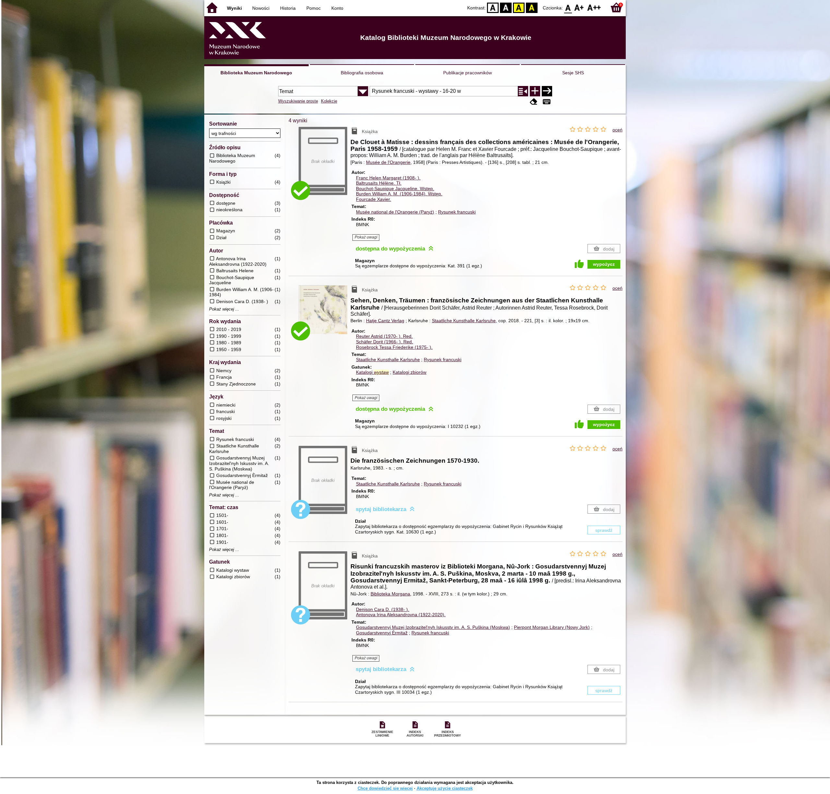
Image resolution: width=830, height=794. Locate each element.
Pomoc (313, 8)
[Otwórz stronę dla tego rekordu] (324, 314)
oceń (617, 129)
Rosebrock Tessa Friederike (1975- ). (394, 347)
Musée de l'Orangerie (388, 162)
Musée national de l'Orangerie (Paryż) (395, 211)
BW (506, 7)
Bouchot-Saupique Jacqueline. (395, 188)
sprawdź (603, 530)
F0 (568, 7)
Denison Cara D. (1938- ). (382, 609)
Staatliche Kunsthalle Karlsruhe (464, 320)
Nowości (260, 8)
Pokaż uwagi (366, 237)
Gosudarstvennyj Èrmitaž (382, 632)
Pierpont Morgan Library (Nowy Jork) (552, 627)
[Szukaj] (547, 91)
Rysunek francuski (457, 211)
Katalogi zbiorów (409, 372)
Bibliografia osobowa (362, 72)
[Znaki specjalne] (546, 102)
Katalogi (372, 372)
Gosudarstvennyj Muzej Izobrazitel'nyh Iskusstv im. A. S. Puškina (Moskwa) (433, 627)
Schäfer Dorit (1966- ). (384, 341)
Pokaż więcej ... (224, 309)
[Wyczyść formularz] (533, 102)
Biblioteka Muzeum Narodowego (256, 72)
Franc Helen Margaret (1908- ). (388, 177)
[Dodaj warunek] (535, 91)
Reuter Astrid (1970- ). (384, 336)
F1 (579, 7)
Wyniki (234, 8)
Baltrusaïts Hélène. (378, 183)
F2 (594, 7)
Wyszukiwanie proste (298, 101)
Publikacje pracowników (467, 72)
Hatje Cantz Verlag (385, 320)
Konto (337, 8)
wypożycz (604, 264)
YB (518, 7)
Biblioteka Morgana (390, 593)
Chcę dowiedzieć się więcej (385, 788)
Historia (288, 8)
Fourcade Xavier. (373, 199)
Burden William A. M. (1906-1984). (399, 193)
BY (531, 7)
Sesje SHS (573, 72)
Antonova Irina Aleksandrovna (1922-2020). (400, 614)
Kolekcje (329, 101)
